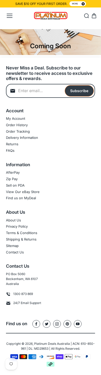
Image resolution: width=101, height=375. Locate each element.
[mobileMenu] (9, 15)
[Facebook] (36, 324)
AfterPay (13, 172)
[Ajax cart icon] (94, 16)
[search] (86, 16)
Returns (12, 144)
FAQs (10, 150)
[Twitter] (47, 324)
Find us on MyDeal (21, 198)
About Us (13, 220)
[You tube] (78, 324)
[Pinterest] (67, 324)
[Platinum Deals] (50, 16)
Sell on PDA (15, 185)
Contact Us (15, 252)
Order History (17, 125)
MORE (75, 3)
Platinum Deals (45, 344)
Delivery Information (22, 137)
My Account (15, 118)
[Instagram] (57, 324)
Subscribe (79, 91)
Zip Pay (12, 179)
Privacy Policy (17, 226)
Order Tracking (18, 131)
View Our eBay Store (23, 192)
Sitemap (12, 246)
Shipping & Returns (21, 239)
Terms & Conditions (21, 233)
